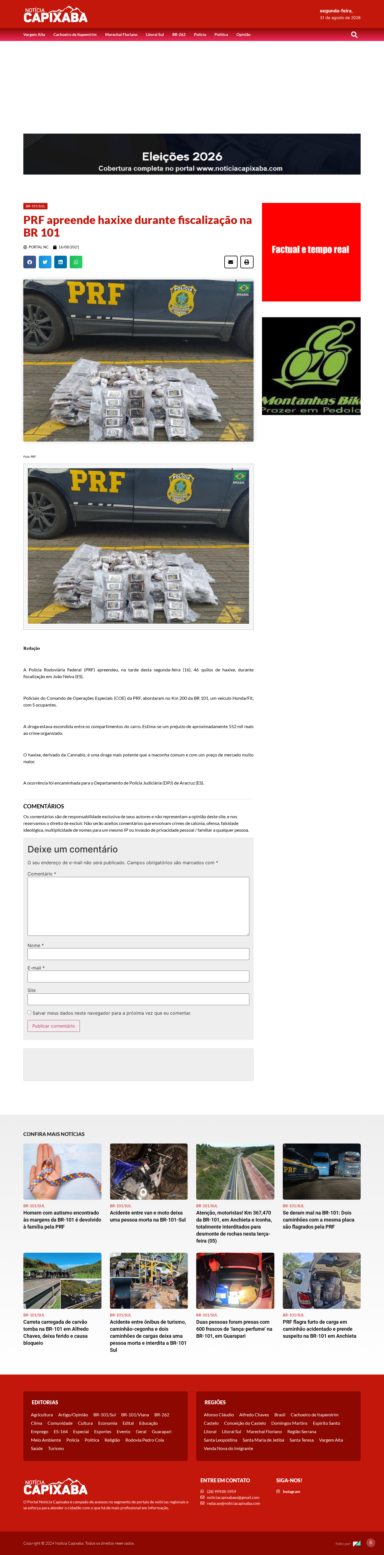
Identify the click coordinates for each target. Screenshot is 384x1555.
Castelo (211, 1423)
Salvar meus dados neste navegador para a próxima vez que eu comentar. (112, 1013)
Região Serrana (301, 1431)
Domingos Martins (289, 1423)
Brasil (279, 1414)
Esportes (102, 1431)
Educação (148, 1423)
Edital (128, 1423)
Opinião (243, 34)
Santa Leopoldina (220, 1439)
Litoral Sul (155, 34)
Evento (123, 1431)
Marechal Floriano (121, 34)
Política (221, 34)
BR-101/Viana (135, 1414)
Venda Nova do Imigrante (228, 1448)
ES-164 (61, 1431)
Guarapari (161, 1431)
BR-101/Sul (104, 1414)
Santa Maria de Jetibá (263, 1439)
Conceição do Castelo (245, 1423)
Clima (36, 1423)
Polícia (200, 34)
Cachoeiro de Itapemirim (75, 34)
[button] (354, 34)
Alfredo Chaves (254, 1414)
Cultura (85, 1423)
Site (32, 990)
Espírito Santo (326, 1423)
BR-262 (179, 34)
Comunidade (60, 1423)
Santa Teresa (302, 1439)
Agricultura (42, 1414)
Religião (112, 1439)
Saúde (37, 1448)
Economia (107, 1423)
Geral (141, 1431)
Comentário (42, 874)
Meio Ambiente (46, 1439)
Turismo (56, 1448)
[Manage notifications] (370, 1542)
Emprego (39, 1431)
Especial (81, 1431)
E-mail (36, 968)
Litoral (210, 1431)
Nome (36, 945)
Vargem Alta (34, 34)
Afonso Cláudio (219, 1414)
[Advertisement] (192, 83)
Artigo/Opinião (73, 1414)
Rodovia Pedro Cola (144, 1439)
